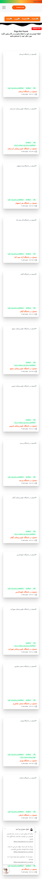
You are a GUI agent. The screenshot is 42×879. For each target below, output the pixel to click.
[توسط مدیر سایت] (33, 747)
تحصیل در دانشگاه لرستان (27, 91)
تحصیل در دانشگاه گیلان (28, 311)
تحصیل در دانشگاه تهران (28, 761)
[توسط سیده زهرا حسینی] (33, 135)
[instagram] (34, 14)
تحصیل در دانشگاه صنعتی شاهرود (25, 703)
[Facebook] (38, 14)
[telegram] (31, 14)
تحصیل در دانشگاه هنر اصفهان (26, 203)
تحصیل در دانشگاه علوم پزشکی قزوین (23, 426)
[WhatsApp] (28, 14)
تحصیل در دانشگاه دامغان (28, 815)
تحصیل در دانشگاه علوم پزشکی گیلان (23, 537)
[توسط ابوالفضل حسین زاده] (33, 81)
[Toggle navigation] (4, 7)
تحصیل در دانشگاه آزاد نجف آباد (25, 257)
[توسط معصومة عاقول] (33, 413)
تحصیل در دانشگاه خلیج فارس (26, 592)
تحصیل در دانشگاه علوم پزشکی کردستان (22, 149)
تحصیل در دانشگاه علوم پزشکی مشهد (23, 368)
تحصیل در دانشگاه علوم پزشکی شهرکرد (22, 649)
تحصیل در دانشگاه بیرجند (28, 480)
